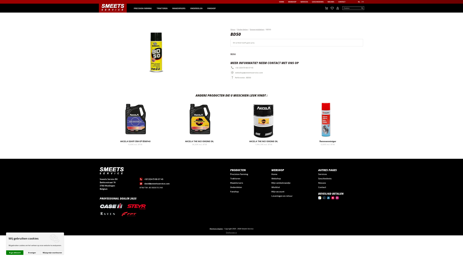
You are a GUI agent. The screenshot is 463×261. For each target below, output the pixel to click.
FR (363, 2)
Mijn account (277, 191)
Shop (232, 29)
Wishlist (275, 187)
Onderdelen (196, 8)
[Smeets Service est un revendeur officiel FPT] (129, 214)
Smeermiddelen (257, 29)
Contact (341, 2)
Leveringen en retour (282, 196)
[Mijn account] (338, 8)
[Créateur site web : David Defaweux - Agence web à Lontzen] (231, 233)
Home (281, 2)
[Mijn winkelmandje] (326, 8)
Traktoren (162, 8)
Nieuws (331, 2)
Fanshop (211, 8)
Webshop (292, 2)
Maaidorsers (178, 8)
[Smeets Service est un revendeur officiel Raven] (107, 215)
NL (359, 2)
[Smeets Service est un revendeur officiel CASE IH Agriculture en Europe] (111, 206)
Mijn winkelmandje (280, 182)
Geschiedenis (317, 2)
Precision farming (143, 8)
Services (304, 2)
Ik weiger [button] (32, 253)
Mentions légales (216, 229)
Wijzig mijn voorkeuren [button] (52, 253)
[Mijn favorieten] (332, 8)
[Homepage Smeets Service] (113, 7)
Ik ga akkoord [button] (14, 253)
